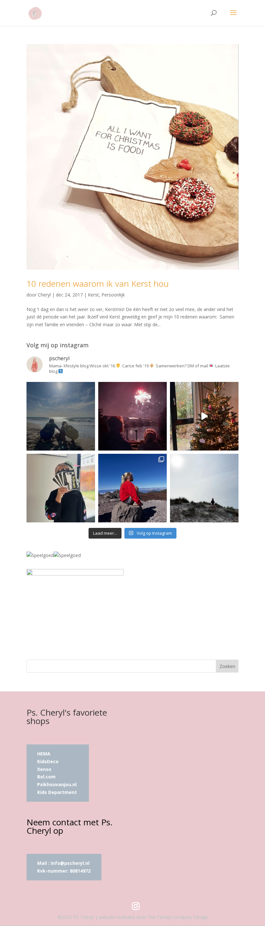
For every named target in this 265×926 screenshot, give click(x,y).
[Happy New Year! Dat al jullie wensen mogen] (132, 416)
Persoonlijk (113, 295)
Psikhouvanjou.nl (57, 784)
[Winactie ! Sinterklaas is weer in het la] (60, 488)
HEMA (43, 754)
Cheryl (44, 295)
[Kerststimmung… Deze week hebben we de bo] (204, 416)
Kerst (93, 295)
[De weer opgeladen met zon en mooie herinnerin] (132, 488)
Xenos (44, 769)
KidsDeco (47, 761)
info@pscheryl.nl (70, 863)
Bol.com (46, 777)
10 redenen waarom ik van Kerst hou (97, 283)
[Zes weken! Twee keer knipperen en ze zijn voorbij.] (60, 416)
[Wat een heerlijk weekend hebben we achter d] (204, 488)
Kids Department (57, 792)
